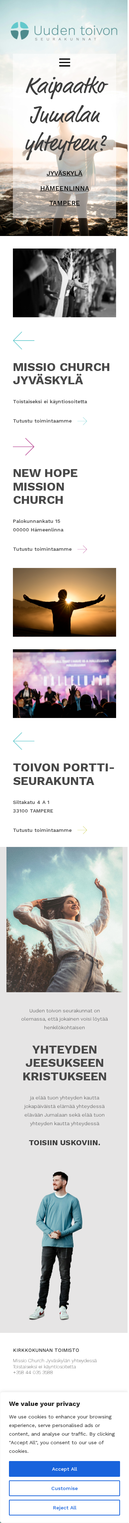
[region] (64, 1457)
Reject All (64, 1507)
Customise (64, 1488)
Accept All (64, 1469)
